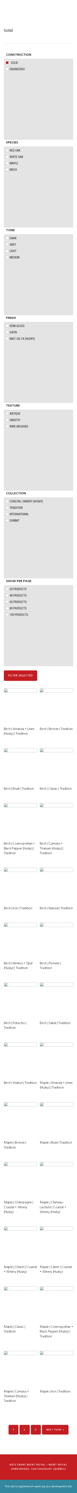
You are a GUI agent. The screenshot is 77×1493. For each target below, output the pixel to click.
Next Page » (55, 1430)
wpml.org (39, 1486)
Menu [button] (68, 9)
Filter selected (20, 675)
